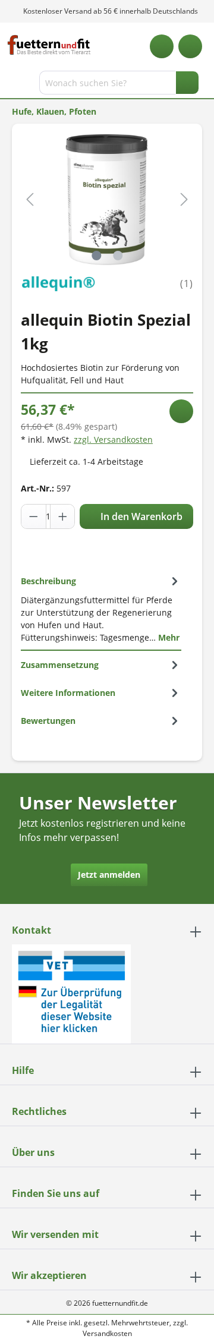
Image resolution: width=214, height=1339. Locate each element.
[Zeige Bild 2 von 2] (117, 255)
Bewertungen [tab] (48, 720)
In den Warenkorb (140, 516)
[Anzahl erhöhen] (62, 516)
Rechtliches (39, 1111)
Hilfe (23, 1070)
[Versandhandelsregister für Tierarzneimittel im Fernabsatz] (71, 992)
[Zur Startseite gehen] (49, 44)
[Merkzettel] (161, 46)
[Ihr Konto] (190, 46)
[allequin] (58, 282)
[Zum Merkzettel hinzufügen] (181, 411)
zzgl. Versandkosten (113, 439)
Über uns (33, 1152)
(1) (186, 283)
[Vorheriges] (30, 199)
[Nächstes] (184, 199)
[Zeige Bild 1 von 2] (96, 255)
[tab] (101, 609)
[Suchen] (187, 82)
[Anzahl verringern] (33, 516)
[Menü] (10, 85)
